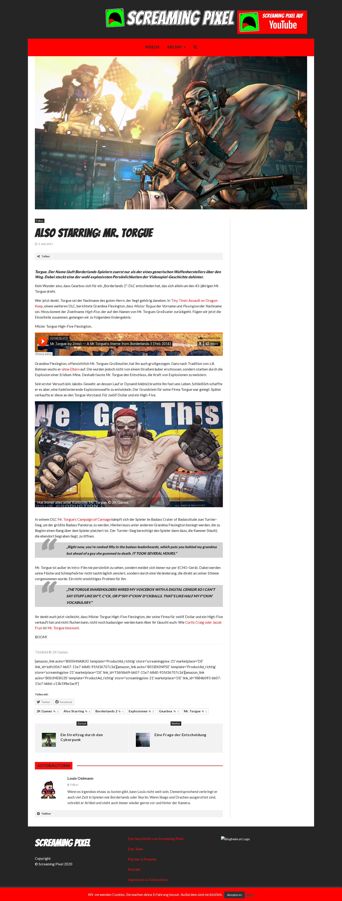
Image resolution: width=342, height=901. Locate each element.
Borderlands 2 (109, 711)
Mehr (249, 894)
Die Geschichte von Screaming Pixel (155, 838)
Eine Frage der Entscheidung (180, 734)
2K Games (47, 711)
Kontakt (134, 869)
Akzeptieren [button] (234, 894)
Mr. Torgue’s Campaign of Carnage (84, 519)
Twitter (46, 813)
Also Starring (77, 711)
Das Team (135, 849)
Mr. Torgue (195, 711)
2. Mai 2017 (45, 244)
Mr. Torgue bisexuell (63, 628)
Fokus (40, 220)
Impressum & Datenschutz (148, 879)
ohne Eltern (71, 369)
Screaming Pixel (62, 843)
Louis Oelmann (80, 778)
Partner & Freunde (142, 859)
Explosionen (141, 711)
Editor (74, 784)
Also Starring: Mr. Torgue (93, 233)
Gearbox (169, 711)
